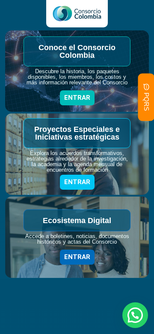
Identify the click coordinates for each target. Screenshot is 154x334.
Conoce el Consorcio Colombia (77, 51)
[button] (135, 315)
